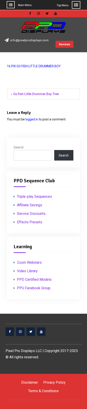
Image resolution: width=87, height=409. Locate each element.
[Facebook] (10, 331)
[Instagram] (20, 331)
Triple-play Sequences (34, 196)
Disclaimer (29, 382)
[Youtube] (41, 331)
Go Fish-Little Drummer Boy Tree (36, 94)
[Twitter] (31, 331)
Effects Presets (29, 222)
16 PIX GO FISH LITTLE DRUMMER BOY (34, 66)
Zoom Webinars (29, 262)
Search (19, 147)
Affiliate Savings (29, 205)
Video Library (27, 271)
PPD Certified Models (34, 279)
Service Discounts (31, 213)
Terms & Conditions (43, 391)
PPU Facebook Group (33, 288)
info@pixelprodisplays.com (29, 40)
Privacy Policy (54, 382)
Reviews (64, 44)
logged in (31, 119)
